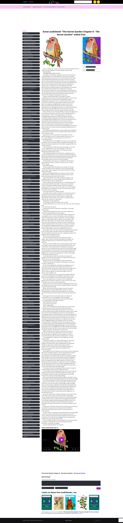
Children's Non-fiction (29, 304)
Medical (25, 70)
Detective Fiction (28, 62)
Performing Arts (27, 270)
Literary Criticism (28, 173)
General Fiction (27, 99)
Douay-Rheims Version (29, 390)
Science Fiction (27, 116)
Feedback (97, 520)
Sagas (25, 310)
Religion (26, 307)
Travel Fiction (27, 215)
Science (25, 167)
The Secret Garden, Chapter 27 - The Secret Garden (58, 497)
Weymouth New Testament (30, 425)
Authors (30, 2)
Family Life (26, 221)
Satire (25, 156)
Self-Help (26, 287)
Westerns (26, 356)
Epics (25, 393)
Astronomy (26, 299)
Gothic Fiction (27, 50)
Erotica (25, 333)
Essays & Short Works (29, 224)
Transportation (27, 133)
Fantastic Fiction (28, 136)
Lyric (25, 264)
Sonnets (26, 396)
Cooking (26, 59)
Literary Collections (28, 241)
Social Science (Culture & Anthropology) (30, 177)
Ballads (25, 422)
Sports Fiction (27, 402)
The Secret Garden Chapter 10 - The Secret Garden (82, 497)
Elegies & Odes (27, 407)
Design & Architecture (29, 279)
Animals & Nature (28, 130)
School (25, 330)
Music (25, 267)
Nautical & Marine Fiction (30, 85)
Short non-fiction (28, 416)
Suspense (26, 313)
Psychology (26, 207)
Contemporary (27, 384)
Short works (27, 290)
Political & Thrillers (28, 319)
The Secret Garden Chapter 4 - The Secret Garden (46, 497)
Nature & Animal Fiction (29, 253)
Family (25, 322)
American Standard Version (30, 430)
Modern (26, 350)
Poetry (25, 107)
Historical (26, 33)
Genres (25, 2)
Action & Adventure (28, 56)
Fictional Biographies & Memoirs (29, 326)
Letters (25, 379)
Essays (25, 198)
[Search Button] (90, 1)
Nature (25, 201)
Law (25, 230)
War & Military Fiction (29, 258)
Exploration (26, 347)
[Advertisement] (61, 20)
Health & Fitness (28, 68)
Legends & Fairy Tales (37, 6)
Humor (25, 195)
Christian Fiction (28, 53)
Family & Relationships (29, 364)
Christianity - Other (28, 65)
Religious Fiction (28, 353)
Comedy (26, 127)
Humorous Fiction (28, 104)
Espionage (26, 316)
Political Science (27, 76)
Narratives (26, 405)
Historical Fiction (28, 101)
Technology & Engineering (30, 373)
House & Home (27, 367)
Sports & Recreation (28, 335)
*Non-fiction (27, 210)
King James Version (28, 359)
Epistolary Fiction (28, 39)
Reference (26, 233)
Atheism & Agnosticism (29, 382)
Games (25, 436)
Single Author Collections (30, 42)
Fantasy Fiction (27, 192)
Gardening (26, 376)
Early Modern (27, 341)
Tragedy (26, 212)
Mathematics (27, 184)
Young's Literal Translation (30, 113)
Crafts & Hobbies (28, 399)
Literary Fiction (27, 110)
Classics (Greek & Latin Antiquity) (29, 140)
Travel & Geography (28, 119)
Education (26, 170)
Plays (25, 296)
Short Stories (27, 238)
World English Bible (28, 419)
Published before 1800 (29, 338)
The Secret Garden (90, 70)
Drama (25, 361)
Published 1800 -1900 (29, 218)
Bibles (25, 161)
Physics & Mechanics (29, 302)
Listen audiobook (26, 6)
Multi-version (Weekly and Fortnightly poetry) (30, 89)
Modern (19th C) (28, 82)
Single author (27, 147)
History (25, 96)
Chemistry (26, 428)
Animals (26, 187)
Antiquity (26, 281)
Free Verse (26, 387)
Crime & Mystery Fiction (29, 45)
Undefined (26, 158)
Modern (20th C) (28, 181)
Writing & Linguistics (29, 413)
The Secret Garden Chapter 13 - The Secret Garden (70, 497)
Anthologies (26, 204)
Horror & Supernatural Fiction (31, 47)
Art (24, 276)
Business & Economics (29, 284)
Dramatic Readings (28, 36)
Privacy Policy (68, 520)
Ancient (25, 144)
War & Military (27, 93)
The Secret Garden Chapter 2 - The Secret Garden (94, 497)
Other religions (27, 273)
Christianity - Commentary (30, 153)
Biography (26, 256)
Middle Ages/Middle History (30, 122)
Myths (25, 247)
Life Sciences (27, 189)
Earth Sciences (27, 261)
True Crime (26, 370)
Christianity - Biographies (30, 125)
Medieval (26, 410)
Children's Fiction (28, 293)
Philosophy (26, 227)
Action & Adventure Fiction (30, 164)
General (26, 344)
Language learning (28, 433)
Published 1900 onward (29, 235)
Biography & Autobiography (30, 79)
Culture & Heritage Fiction (30, 244)
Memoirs (26, 73)
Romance (26, 150)
